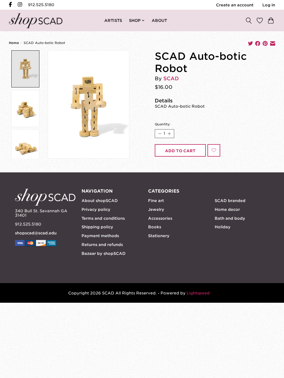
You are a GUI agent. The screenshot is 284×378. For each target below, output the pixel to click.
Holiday (222, 227)
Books (154, 227)
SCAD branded (230, 200)
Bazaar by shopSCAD (104, 253)
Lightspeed (198, 293)
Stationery (158, 236)
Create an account (234, 5)
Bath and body (230, 218)
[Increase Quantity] (169, 134)
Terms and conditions (103, 218)
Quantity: (162, 124)
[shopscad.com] (35, 20)
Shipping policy (97, 227)
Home (14, 43)
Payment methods (100, 236)
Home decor (227, 209)
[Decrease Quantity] (159, 134)
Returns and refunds (102, 244)
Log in (268, 5)
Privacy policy (96, 209)
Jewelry (156, 209)
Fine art (156, 200)
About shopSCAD (100, 200)
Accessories (160, 218)
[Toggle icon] (248, 20)
